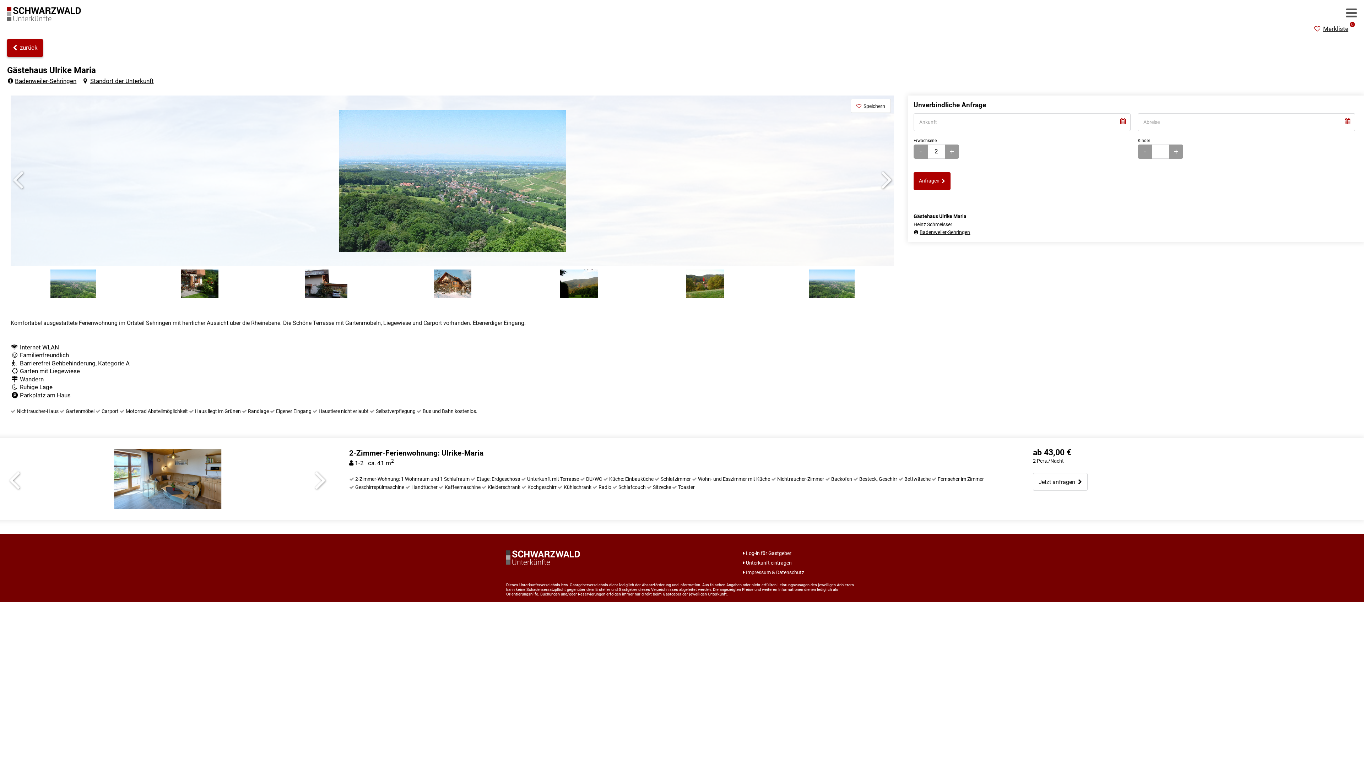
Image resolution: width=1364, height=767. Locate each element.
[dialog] (1022, 122)
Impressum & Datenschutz (775, 572)
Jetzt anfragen (1058, 482)
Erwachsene (925, 140)
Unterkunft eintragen (769, 563)
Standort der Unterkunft (121, 81)
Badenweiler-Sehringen (45, 81)
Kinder (1144, 140)
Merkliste (1338, 28)
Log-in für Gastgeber (768, 553)
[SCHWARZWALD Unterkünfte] (46, 19)
